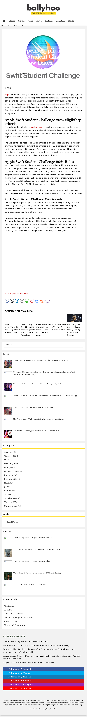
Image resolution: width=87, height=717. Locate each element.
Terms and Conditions (14, 625)
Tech (31, 21)
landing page (36, 127)
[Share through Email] (22, 301)
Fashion (49, 21)
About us (8, 610)
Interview (8, 475)
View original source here (16, 293)
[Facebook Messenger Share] (37, 301)
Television (9, 498)
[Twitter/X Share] (12, 301)
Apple (7, 94)
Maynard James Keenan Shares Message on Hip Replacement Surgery (73, 329)
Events (7, 460)
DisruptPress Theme (52, 709)
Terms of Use (67, 705)
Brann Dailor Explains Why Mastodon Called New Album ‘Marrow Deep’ (36, 645)
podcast (7, 487)
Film (6, 467)
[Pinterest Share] (32, 301)
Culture (21, 21)
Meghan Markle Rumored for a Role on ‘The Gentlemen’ (29, 663)
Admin (22, 74)
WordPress (39, 709)
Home (12, 21)
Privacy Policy (10, 621)
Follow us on (19, 669)
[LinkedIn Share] (17, 301)
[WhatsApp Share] (27, 301)
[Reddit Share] (42, 301)
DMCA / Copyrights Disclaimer (18, 617)
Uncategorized (11, 506)
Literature (60, 21)
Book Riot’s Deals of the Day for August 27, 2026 (59, 327)
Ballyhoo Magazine (21, 700)
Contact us (9, 606)
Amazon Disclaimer (13, 614)
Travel (39, 21)
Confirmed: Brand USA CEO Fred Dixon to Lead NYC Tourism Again (43, 329)
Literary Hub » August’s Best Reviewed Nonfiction (25, 641)
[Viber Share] (48, 301)
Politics (7, 491)
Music (71, 21)
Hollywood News (12, 471)
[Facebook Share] (7, 301)
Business (8, 452)
